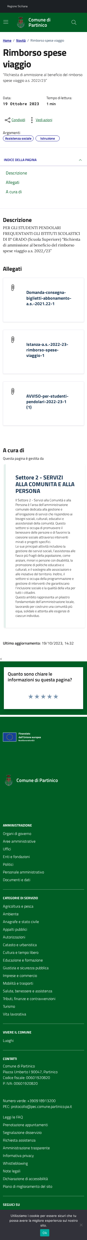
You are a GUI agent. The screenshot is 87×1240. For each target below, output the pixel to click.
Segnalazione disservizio (22, 1132)
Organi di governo (17, 833)
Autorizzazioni (14, 937)
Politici (8, 864)
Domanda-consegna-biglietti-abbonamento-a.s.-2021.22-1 (48, 298)
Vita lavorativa (14, 1014)
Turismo (9, 1006)
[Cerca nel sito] (74, 22)
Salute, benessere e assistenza (27, 991)
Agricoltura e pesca (18, 906)
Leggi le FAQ (13, 1117)
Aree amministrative (19, 841)
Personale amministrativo (23, 872)
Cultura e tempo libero (20, 952)
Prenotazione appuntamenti (25, 1125)
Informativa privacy (18, 1155)
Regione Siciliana (17, 6)
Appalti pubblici (15, 929)
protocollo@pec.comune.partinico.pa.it (41, 1106)
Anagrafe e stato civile (21, 921)
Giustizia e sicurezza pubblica (26, 968)
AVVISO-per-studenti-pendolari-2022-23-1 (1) (47, 401)
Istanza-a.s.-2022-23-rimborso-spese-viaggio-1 (47, 350)
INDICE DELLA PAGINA (20, 159)
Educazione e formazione (23, 960)
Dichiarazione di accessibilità (25, 1179)
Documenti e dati (16, 880)
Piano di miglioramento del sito (27, 1186)
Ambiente (11, 914)
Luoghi (8, 1040)
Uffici (7, 849)
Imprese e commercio (20, 975)
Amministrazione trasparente (26, 1148)
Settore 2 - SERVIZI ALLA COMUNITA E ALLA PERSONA (44, 484)
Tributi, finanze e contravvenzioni (29, 998)
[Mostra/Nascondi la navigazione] (6, 22)
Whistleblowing (15, 1163)
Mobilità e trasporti (18, 983)
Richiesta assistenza (19, 1140)
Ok (45, 1233)
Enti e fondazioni (16, 856)
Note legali (11, 1171)
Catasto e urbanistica (20, 945)
